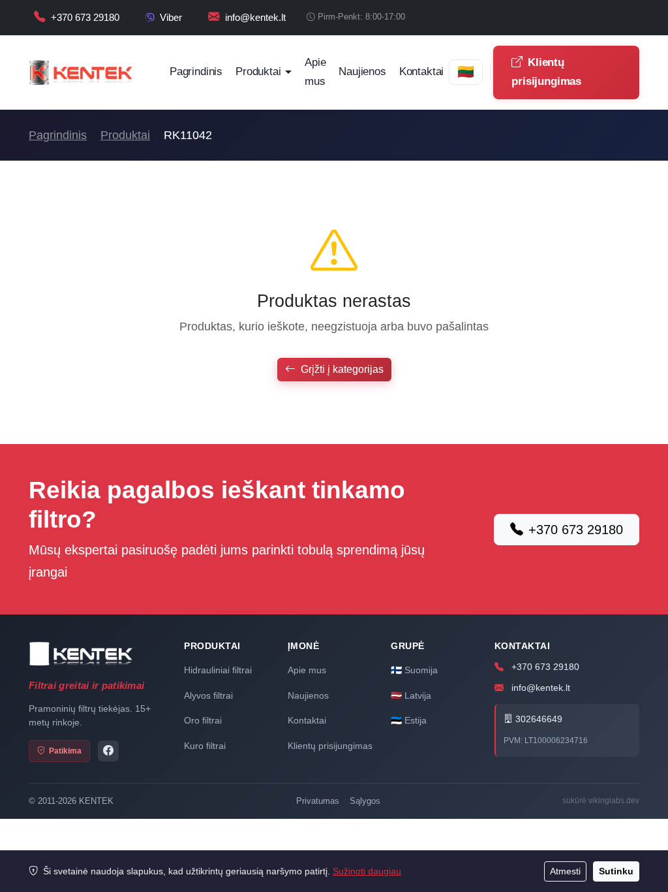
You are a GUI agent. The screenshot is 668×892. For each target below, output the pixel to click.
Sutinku (616, 871)
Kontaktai (421, 71)
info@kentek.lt (539, 687)
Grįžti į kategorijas (342, 369)
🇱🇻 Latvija (411, 695)
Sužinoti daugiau (367, 871)
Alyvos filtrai (208, 695)
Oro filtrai (203, 720)
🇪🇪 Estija (409, 720)
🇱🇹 (465, 71)
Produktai (125, 135)
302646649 (537, 719)
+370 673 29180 (575, 529)
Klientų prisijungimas (546, 72)
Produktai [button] (258, 71)
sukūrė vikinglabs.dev (600, 800)
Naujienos (362, 71)
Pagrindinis (196, 71)
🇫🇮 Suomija (414, 670)
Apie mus (315, 72)
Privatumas (317, 801)
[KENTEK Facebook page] (108, 751)
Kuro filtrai (205, 746)
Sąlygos (365, 801)
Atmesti (565, 871)
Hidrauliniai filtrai (218, 670)
